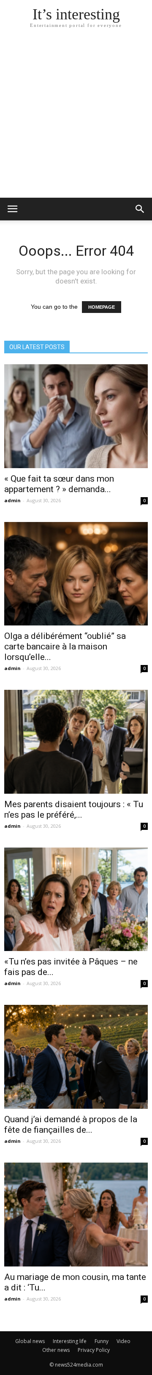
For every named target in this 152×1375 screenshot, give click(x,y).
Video (123, 1341)
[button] (140, 209)
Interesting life (70, 1341)
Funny (102, 1341)
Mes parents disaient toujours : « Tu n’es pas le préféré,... (73, 809)
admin (12, 500)
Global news (30, 1341)
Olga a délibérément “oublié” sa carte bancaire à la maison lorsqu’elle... (65, 646)
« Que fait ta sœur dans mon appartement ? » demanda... (59, 484)
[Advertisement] (76, 117)
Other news (56, 1350)
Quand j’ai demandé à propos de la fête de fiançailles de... (70, 1124)
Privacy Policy (94, 1350)
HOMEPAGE (101, 307)
